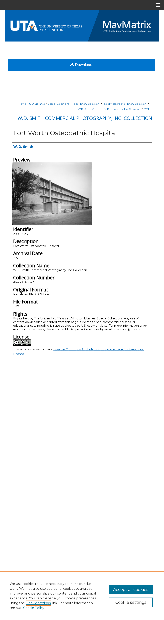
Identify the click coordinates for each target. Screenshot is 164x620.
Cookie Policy (33, 608)
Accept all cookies (130, 589)
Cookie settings (38, 603)
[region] (82, 595)
